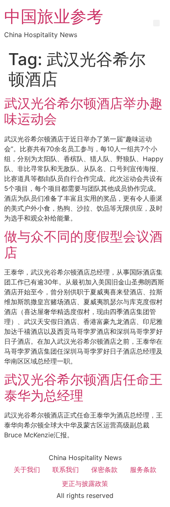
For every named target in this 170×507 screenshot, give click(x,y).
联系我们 (65, 469)
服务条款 (143, 469)
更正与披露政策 (85, 483)
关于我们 (27, 469)
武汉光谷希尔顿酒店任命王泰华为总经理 (83, 387)
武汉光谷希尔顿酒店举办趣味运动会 (83, 111)
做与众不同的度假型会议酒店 (83, 244)
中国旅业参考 (53, 16)
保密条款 (104, 469)
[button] (156, 23)
